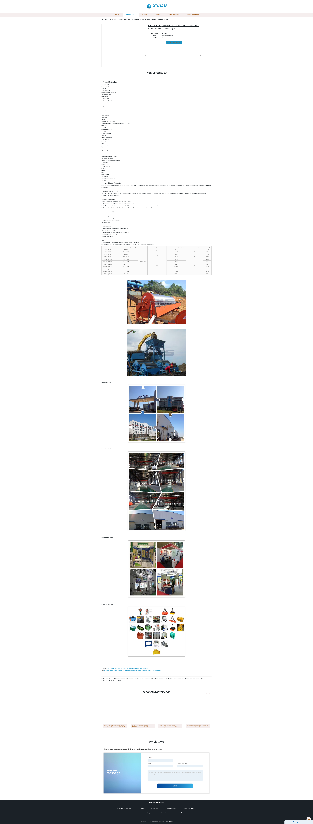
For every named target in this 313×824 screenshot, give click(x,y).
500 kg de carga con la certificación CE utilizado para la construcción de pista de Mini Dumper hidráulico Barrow (133, 670)
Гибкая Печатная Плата (125, 808)
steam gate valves (189, 808)
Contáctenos (173, 15)
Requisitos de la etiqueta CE (193, 678)
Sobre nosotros (192, 15)
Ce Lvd (203, 678)
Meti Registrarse (118, 678)
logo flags (155, 808)
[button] (145, 55)
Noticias (145, 15)
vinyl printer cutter (171, 808)
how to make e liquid (135, 813)
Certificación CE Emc (107, 678)
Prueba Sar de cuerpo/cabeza (176, 678)
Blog (158, 15)
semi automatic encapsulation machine (173, 813)
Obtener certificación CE (160, 678)
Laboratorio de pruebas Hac (131, 678)
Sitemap (171, 821)
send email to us (175, 42)
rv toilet (143, 808)
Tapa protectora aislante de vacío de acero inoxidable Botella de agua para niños (127, 668)
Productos (130, 15)
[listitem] (156, 55)
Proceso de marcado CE (146, 678)
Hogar (116, 15)
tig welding (151, 813)
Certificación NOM (116, 680)
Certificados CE (105, 680)
